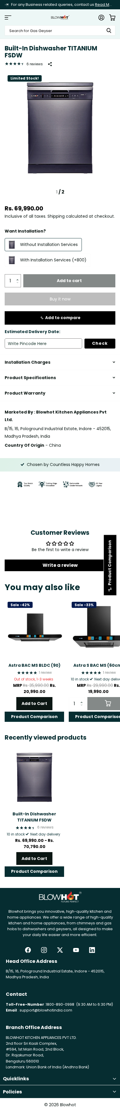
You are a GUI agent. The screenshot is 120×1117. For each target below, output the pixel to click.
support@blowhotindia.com (46, 1010)
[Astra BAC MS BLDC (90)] (34, 628)
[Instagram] (44, 950)
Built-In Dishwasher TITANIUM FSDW (34, 817)
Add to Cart (34, 703)
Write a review (60, 565)
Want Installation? (25, 231)
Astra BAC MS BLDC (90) (34, 665)
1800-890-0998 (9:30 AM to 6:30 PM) (79, 1004)
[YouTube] (76, 950)
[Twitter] (60, 950)
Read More (105, 4)
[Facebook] (28, 950)
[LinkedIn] (92, 950)
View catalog (8, 17)
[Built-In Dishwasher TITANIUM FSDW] (34, 777)
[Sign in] (101, 17)
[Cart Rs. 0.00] (112, 17)
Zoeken (109, 30)
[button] (19, 276)
